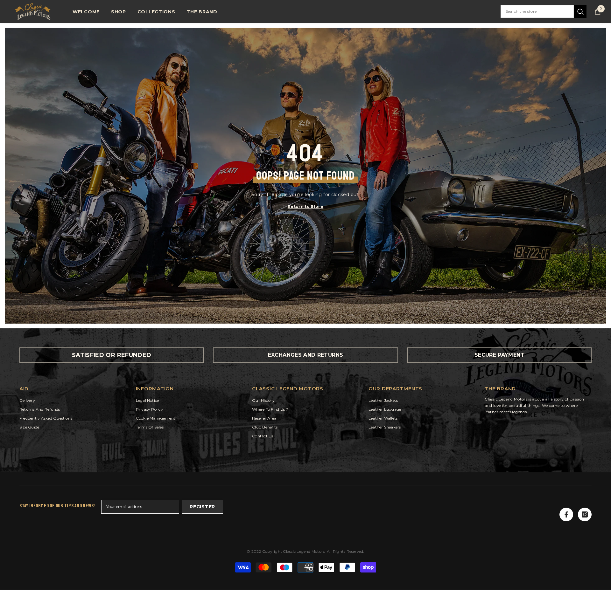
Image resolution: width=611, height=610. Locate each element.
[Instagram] (585, 514)
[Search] (543, 11)
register (202, 507)
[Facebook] (566, 514)
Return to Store (305, 206)
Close (603, 23)
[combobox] (537, 11)
